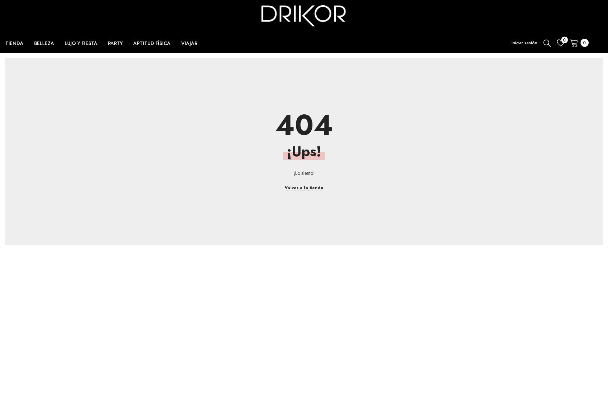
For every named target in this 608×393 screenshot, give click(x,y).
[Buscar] (547, 43)
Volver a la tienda (304, 188)
